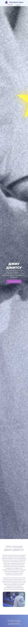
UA (9, 5)
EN (11, 5)
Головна (17, 5)
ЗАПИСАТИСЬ (14, 281)
